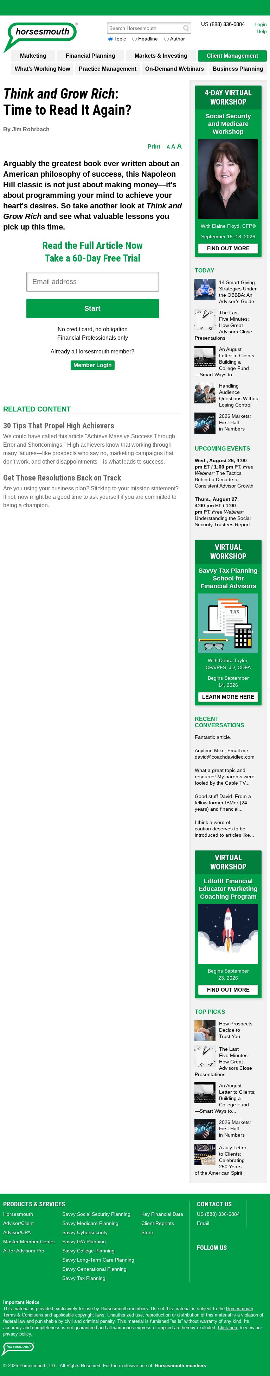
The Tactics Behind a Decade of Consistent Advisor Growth (224, 473)
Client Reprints (157, 1223)
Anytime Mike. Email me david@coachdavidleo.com (225, 754)
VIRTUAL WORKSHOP (228, 552)
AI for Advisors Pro (23, 1251)
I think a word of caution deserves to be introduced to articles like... (224, 828)
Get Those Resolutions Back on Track (62, 477)
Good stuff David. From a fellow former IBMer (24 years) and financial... (223, 802)
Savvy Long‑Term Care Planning (98, 1260)
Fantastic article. (213, 737)
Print (154, 147)
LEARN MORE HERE (228, 697)
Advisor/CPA (17, 1232)
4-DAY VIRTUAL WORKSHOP (228, 97)
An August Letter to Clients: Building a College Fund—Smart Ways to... (225, 361)
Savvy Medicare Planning (90, 1223)
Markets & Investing (161, 56)
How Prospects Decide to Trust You (235, 1030)
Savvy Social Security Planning (96, 1214)
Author (177, 39)
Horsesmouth (18, 1214)
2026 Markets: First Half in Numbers (235, 422)
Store (147, 1232)
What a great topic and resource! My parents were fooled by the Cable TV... (225, 776)
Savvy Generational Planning (94, 1269)
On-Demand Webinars (174, 69)
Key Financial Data (162, 1214)
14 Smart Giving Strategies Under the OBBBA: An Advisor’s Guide (238, 291)
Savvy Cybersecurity (85, 1232)
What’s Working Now (42, 69)
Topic (120, 39)
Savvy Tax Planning (83, 1278)
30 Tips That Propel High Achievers (58, 425)
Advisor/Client (18, 1223)
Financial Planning (90, 56)
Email (203, 1223)
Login (261, 24)
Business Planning (238, 69)
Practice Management (107, 69)
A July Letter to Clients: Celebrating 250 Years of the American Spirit (220, 1160)
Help (262, 31)
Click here (228, 1327)
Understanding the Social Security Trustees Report (223, 511)
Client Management (232, 56)
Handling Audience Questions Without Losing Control (239, 395)
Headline (148, 39)
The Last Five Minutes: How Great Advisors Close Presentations (223, 325)
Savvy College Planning (88, 1251)
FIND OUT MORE (228, 248)
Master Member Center (29, 1241)
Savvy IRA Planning (84, 1241)
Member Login (92, 365)
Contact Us (214, 1204)
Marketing (33, 56)
